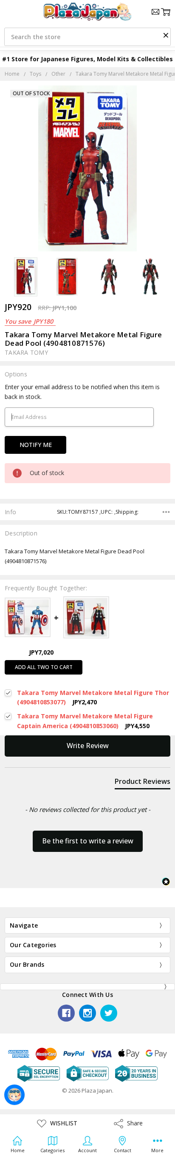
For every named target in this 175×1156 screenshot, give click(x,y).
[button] (166, 34)
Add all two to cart (44, 667)
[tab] (142, 783)
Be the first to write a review (87, 841)
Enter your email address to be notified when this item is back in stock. (82, 391)
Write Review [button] (88, 745)
